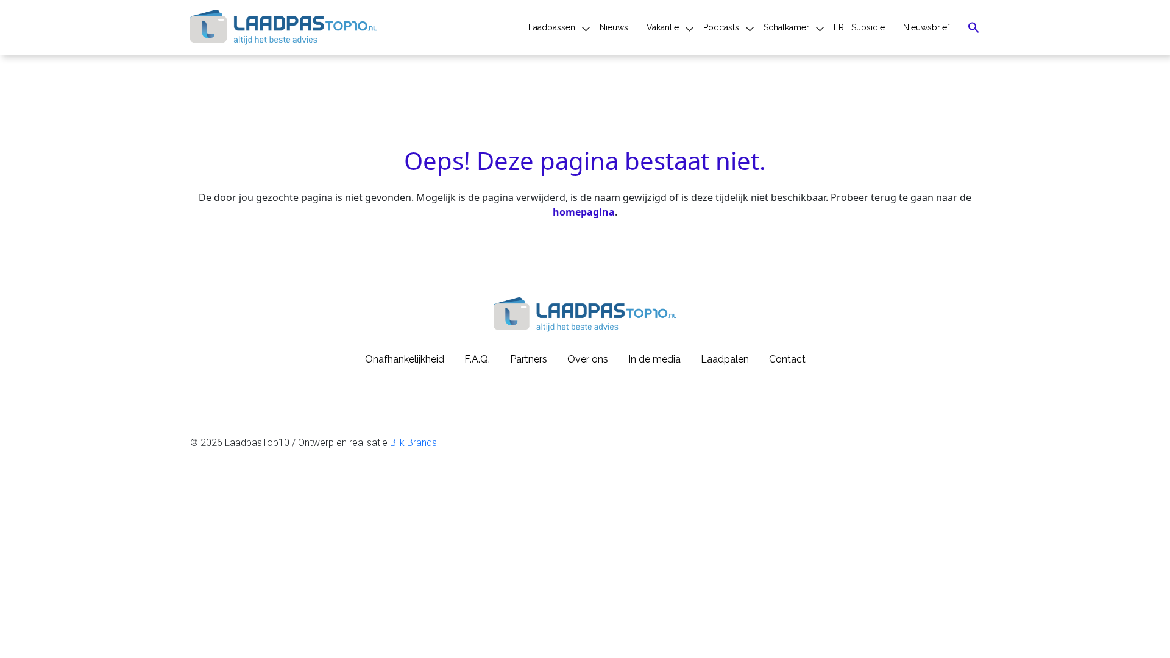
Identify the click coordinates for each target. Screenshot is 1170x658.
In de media (654, 359)
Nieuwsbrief (926, 27)
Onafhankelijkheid (404, 359)
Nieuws (614, 27)
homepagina (584, 212)
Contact (787, 359)
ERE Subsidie (859, 27)
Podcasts (721, 27)
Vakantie (663, 27)
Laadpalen (725, 359)
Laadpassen (551, 27)
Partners (528, 359)
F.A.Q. (477, 359)
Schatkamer (786, 27)
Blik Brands (413, 442)
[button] (974, 27)
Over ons (587, 359)
